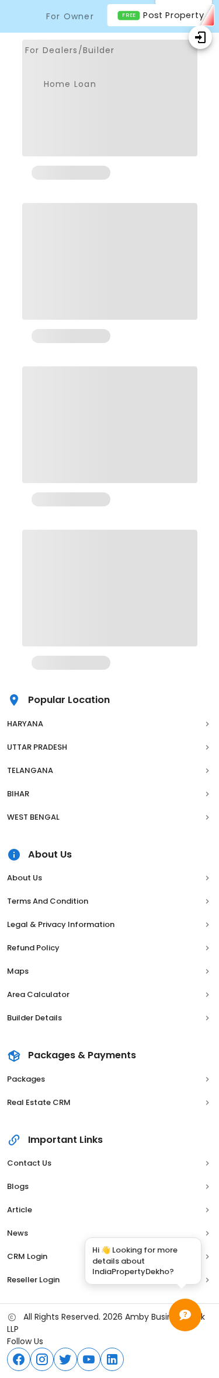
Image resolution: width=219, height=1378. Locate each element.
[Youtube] (88, 1359)
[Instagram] (42, 1359)
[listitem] (109, 724)
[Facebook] (18, 1359)
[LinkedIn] (112, 1359)
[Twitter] (65, 1359)
